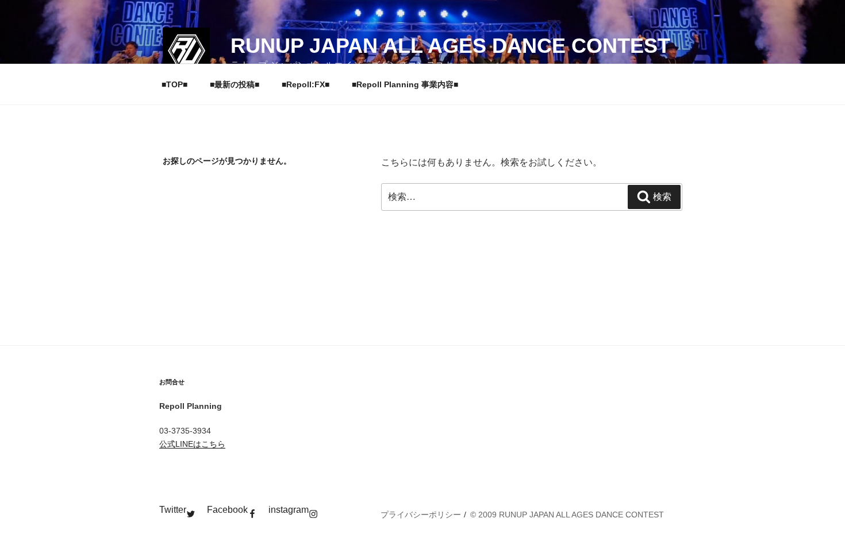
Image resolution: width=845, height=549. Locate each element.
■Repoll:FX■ (305, 84)
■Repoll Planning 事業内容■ (405, 84)
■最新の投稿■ (234, 84)
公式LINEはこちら (192, 444)
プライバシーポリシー (421, 514)
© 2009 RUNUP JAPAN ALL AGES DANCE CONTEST (567, 514)
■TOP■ (174, 84)
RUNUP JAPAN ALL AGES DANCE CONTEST (450, 45)
